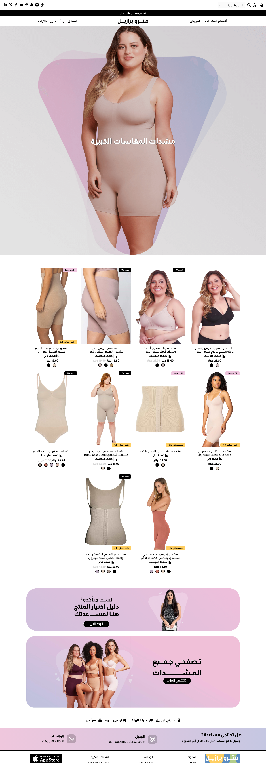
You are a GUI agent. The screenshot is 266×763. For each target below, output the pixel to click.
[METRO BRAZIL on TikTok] (43, 5)
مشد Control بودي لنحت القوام (51, 451)
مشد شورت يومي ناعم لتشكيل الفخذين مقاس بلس (106, 350)
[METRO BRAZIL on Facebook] (16, 5)
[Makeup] (217, 365)
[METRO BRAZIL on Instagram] (38, 5)
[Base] (57, 465)
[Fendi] (40, 465)
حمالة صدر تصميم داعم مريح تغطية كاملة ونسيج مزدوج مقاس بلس (214, 350)
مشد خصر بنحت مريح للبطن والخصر (160, 451)
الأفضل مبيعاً (69, 21)
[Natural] (54, 365)
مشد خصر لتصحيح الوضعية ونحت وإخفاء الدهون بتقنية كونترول (106, 556)
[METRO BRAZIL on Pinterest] (27, 5)
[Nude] (100, 365)
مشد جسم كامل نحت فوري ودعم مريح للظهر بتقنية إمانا (214, 453)
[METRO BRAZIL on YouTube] (22, 5)
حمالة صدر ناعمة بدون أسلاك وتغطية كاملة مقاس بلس (160, 350)
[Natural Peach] (111, 365)
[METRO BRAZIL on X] (11, 5)
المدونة (191, 756)
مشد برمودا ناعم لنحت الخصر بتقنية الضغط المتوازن (51, 350)
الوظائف (148, 756)
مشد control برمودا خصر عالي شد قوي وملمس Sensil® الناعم (160, 556)
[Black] (211, 365)
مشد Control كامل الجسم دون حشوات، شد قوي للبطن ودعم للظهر (106, 453)
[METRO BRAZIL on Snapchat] (32, 5)
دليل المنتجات (47, 21)
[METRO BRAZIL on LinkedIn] (6, 5)
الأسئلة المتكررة (99, 756)
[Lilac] (51, 465)
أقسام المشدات (216, 21)
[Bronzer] (45, 465)
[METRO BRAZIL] (133, 21)
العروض (195, 21)
